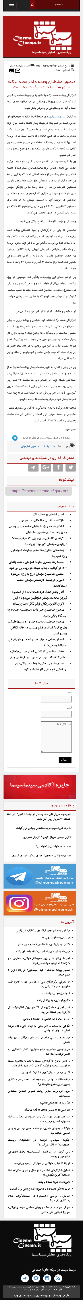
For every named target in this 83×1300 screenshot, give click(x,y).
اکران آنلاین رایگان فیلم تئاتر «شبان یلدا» (38, 604)
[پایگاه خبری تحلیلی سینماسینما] (41, 38)
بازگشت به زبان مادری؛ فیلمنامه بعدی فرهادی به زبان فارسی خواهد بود (39, 1131)
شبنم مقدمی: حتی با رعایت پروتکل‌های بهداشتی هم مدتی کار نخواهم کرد (41, 666)
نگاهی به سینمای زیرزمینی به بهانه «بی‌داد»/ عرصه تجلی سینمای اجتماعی (39, 1028)
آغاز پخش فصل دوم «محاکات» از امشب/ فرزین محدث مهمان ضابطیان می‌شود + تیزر (39, 595)
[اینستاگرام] (47, 1278)
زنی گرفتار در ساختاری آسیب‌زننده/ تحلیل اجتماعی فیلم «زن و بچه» (39, 1154)
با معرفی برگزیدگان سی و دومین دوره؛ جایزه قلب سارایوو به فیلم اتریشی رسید (39, 984)
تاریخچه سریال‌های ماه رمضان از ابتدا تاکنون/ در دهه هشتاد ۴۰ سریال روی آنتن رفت (39, 816)
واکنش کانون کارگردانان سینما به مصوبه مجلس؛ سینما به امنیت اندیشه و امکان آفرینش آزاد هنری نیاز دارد (39, 1063)
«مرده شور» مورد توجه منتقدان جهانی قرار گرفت (43, 828)
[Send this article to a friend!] (17, 70)
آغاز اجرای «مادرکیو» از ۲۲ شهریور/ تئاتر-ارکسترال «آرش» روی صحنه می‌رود (39, 1010)
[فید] (58, 1278)
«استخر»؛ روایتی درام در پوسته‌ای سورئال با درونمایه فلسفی (39, 1040)
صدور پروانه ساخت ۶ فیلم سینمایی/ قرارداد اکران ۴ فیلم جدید (39, 972)
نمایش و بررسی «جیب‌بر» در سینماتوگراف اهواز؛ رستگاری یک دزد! (39, 1198)
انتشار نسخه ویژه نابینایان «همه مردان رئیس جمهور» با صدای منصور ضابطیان (38, 529)
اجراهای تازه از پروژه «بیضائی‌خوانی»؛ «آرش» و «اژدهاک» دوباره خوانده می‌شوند (39, 961)
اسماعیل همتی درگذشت (56, 993)
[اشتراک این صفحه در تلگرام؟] (33, 468)
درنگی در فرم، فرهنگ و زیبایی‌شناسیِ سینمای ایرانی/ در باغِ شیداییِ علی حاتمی (39, 1210)
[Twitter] (71, 468)
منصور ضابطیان (30, 446)
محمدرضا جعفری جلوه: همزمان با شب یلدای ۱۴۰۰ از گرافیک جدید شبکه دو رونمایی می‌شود (38, 565)
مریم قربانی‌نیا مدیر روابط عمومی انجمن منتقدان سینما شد (39, 1093)
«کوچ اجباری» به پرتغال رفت (53, 1000)
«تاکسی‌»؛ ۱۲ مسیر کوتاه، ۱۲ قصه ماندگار (47, 1110)
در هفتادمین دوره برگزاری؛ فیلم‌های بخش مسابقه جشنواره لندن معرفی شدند (39, 1119)
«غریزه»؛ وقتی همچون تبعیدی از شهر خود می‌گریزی (41, 855)
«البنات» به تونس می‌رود (55, 937)
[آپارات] (36, 1278)
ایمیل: (69, 707)
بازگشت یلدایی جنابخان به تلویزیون (41, 520)
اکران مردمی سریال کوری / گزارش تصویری (47, 837)
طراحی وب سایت (60, 1295)
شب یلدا (49, 446)
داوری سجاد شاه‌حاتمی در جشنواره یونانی (46, 1019)
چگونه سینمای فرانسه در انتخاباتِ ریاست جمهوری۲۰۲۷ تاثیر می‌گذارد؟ (39, 1142)
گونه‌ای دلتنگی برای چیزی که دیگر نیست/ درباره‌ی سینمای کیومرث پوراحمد (39, 541)
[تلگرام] (25, 1278)
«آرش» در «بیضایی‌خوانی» (55, 1102)
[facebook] (58, 468)
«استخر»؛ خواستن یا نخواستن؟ (53, 846)
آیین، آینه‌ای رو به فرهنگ (48, 514)
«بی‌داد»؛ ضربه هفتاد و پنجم (53, 1182)
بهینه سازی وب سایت (36, 1295)
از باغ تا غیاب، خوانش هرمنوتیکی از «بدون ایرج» (42, 1163)
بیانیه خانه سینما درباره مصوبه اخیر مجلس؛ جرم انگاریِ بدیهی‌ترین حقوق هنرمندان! (39, 1082)
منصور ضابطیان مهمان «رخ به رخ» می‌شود (37, 574)
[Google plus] (46, 468)
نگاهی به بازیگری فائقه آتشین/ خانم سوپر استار (43, 944)
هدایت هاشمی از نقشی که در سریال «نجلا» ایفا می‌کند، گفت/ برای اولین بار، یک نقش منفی (38, 654)
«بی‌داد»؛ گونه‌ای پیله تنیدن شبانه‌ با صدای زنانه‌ (43, 951)
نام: (70, 692)
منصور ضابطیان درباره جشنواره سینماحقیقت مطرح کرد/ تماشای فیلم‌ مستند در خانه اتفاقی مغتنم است (37, 627)
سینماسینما (58, 116)
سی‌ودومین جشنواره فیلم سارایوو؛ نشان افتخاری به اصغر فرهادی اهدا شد (39, 1052)
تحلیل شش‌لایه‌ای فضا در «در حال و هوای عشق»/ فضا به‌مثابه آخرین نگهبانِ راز (39, 1172)
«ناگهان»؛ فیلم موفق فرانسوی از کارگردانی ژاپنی (43, 930)
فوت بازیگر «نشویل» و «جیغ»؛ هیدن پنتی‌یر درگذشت (40, 1189)
